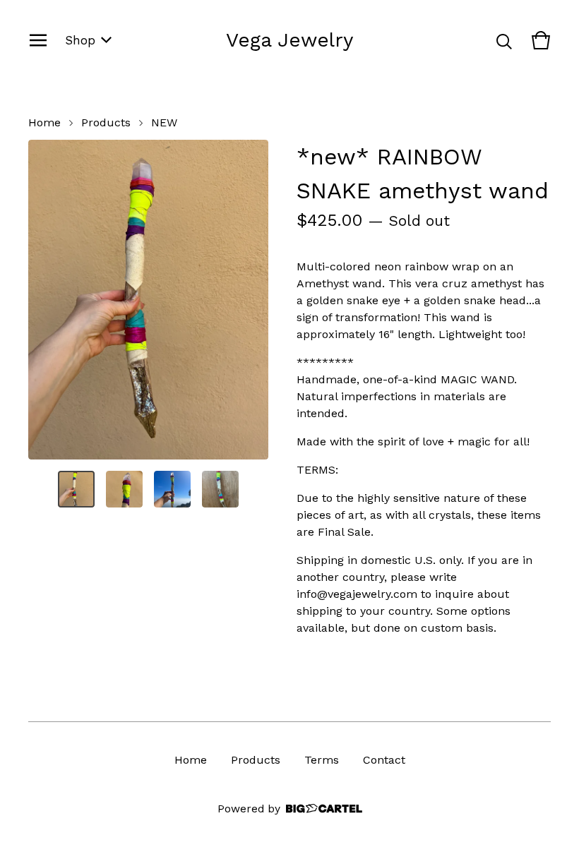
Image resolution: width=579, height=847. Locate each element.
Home (44, 122)
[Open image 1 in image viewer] (148, 299)
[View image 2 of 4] (124, 489)
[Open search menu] (504, 40)
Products (106, 122)
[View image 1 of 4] (76, 489)
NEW (164, 122)
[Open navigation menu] (38, 40)
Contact (384, 760)
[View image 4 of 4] (220, 489)
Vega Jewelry (289, 40)
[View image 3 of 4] (172, 489)
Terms (321, 760)
